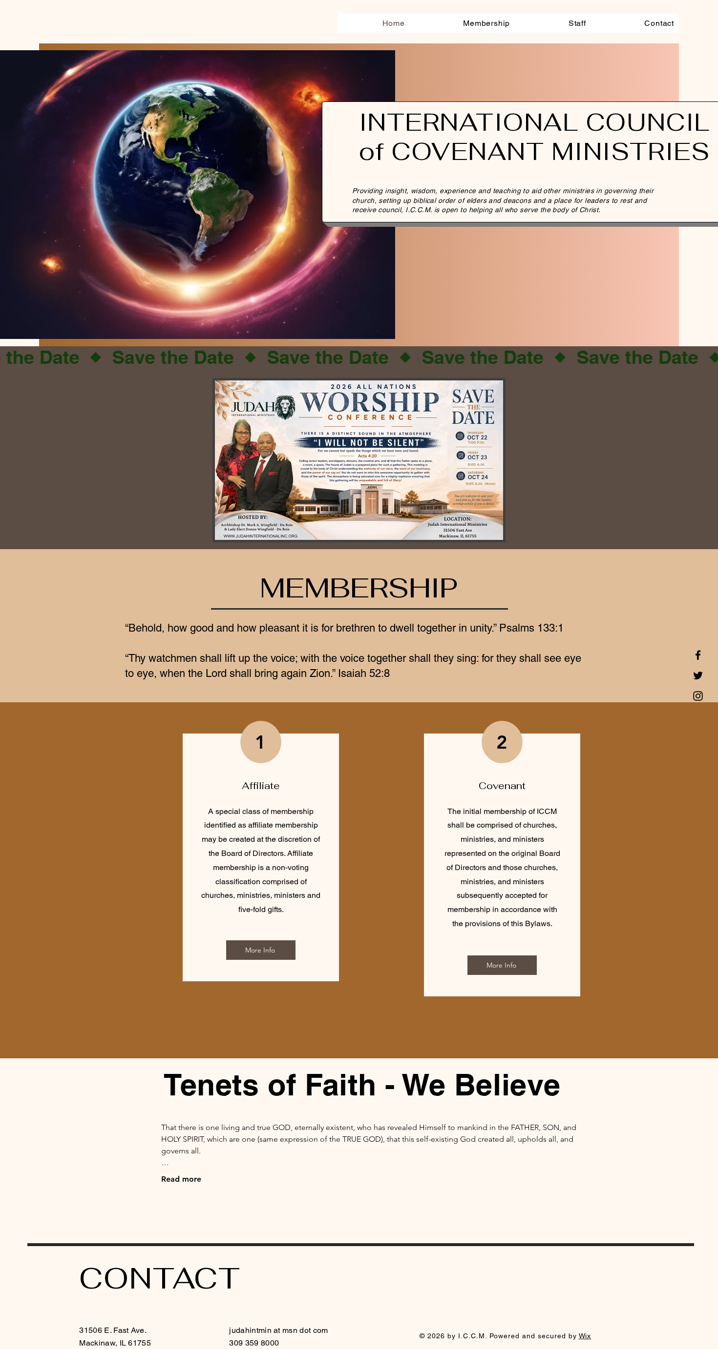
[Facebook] (698, 655)
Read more (181, 1179)
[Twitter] (698, 675)
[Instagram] (698, 696)
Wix (585, 1336)
